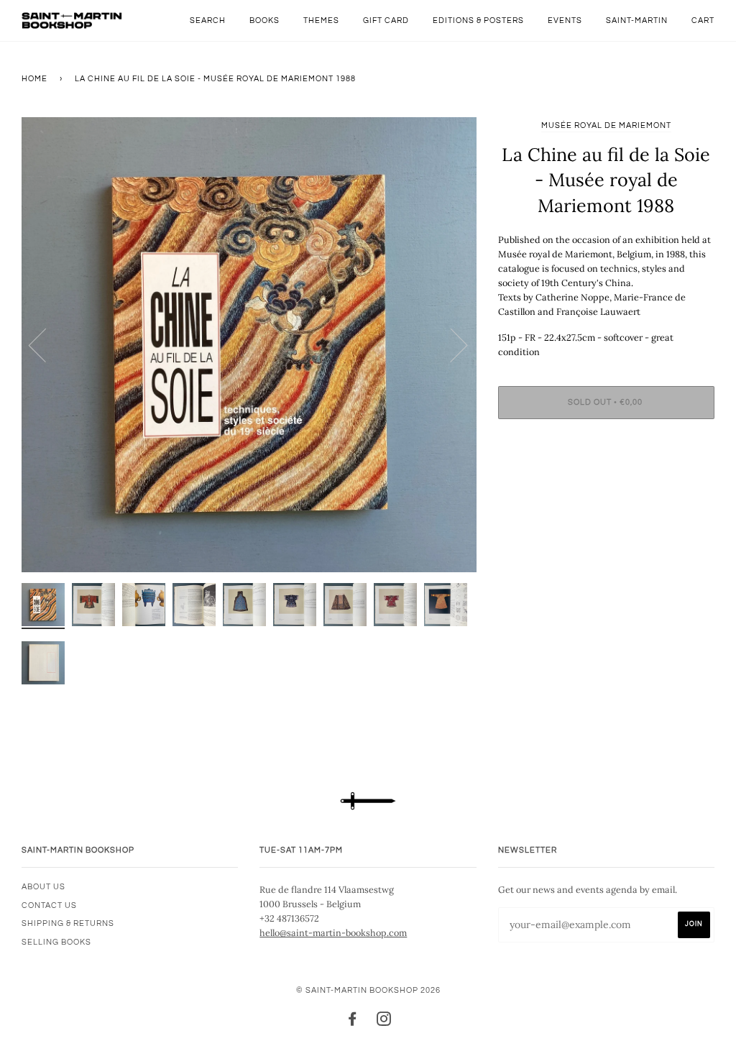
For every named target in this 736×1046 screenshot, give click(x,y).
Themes (321, 20)
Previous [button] (46, 344)
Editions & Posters (478, 20)
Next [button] (450, 344)
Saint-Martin (637, 20)
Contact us (49, 905)
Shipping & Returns (68, 923)
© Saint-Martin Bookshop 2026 (368, 990)
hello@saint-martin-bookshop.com (333, 932)
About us (43, 887)
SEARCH (208, 20)
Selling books (56, 942)
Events (565, 20)
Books (264, 20)
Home (34, 79)
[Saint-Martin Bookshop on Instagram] (384, 1022)
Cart (702, 20)
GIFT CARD (386, 20)
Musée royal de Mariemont (606, 125)
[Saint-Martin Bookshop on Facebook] (352, 1022)
